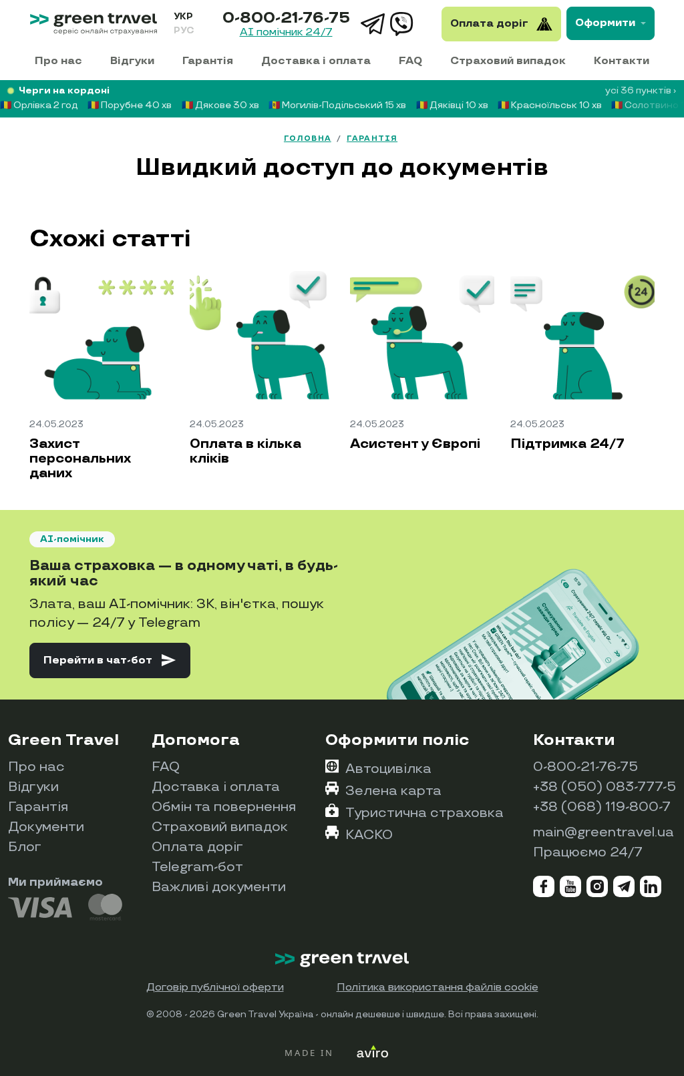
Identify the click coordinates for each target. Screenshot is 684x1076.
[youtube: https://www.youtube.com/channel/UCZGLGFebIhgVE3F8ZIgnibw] (570, 886)
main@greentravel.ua (603, 832)
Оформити (605, 23)
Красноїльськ (550, 105)
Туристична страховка (424, 813)
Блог (24, 847)
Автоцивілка (388, 769)
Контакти (621, 61)
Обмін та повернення (224, 807)
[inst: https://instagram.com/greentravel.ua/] (597, 886)
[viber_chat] (402, 24)
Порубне (130, 105)
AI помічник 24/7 (286, 33)
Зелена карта (393, 791)
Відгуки (132, 61)
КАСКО (369, 835)
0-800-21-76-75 (286, 18)
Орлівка (39, 105)
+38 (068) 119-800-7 (602, 807)
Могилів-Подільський (337, 105)
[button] (109, 660)
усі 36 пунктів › (640, 90)
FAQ (410, 61)
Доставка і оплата (316, 61)
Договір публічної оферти (215, 987)
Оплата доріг (197, 847)
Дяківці (452, 105)
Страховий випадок (508, 61)
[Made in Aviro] (342, 1052)
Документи (46, 827)
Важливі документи (219, 887)
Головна (307, 138)
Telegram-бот (197, 867)
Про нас (58, 61)
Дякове (220, 105)
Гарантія (207, 61)
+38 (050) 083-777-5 (604, 787)
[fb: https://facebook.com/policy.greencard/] (543, 886)
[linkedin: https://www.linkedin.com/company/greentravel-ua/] (650, 886)
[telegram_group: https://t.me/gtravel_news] (624, 886)
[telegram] (373, 24)
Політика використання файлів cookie (437, 987)
